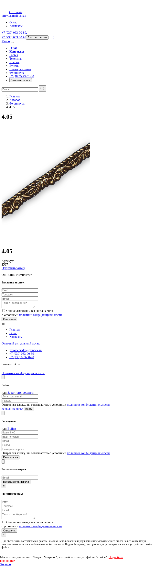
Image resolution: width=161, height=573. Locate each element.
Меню (6, 41)
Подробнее (116, 557)
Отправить (9, 319)
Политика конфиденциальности (23, 373)
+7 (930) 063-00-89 (21, 353)
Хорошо (5, 564)
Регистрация (10, 457)
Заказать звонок (37, 37)
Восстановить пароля (16, 481)
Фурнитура (17, 103)
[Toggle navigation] (12, 42)
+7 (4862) (21, 76)
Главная (14, 96)
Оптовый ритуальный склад (20, 343)
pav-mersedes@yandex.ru (25, 350)
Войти (28, 408)
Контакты (16, 26)
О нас (13, 22)
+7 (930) (14, 32)
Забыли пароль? (12, 408)
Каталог (14, 100)
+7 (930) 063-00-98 (21, 357)
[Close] (3, 377)
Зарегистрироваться (20, 392)
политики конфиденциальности (40, 315)
